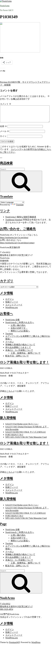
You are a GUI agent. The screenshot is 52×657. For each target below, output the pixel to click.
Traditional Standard (13, 220)
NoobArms (4, 6)
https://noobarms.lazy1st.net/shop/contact (17, 243)
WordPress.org (11, 307)
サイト (3, 136)
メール (4, 131)
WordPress (35, 642)
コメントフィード (13, 305)
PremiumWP (14, 642)
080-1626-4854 (6, 609)
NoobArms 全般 (12, 320)
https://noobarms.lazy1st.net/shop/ (14, 237)
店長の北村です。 (19, 328)
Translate (20, 205)
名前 (3, 126)
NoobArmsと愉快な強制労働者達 (20, 217)
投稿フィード (11, 302)
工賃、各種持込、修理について (26, 353)
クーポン (9, 342)
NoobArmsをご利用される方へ (19, 322)
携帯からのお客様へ (20, 331)
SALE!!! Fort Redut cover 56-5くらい (21, 424)
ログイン (9, 299)
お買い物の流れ (18, 325)
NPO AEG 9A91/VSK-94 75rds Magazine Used (26, 437)
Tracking (9, 333)
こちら (9, 391)
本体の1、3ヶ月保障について (19, 350)
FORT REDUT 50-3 (14, 434)
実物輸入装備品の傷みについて (20, 344)
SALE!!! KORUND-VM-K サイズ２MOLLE (25, 432)
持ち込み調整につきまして (18, 347)
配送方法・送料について (17, 356)
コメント (5, 104)
